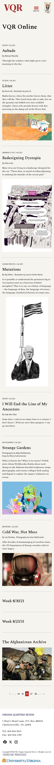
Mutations (11, 269)
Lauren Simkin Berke (34, 275)
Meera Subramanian (17, 456)
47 (31, 694)
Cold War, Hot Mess (19, 532)
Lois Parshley (10, 537)
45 (23, 694)
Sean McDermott (37, 537)
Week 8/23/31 (13, 621)
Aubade (8, 51)
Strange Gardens (16, 448)
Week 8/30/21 (13, 601)
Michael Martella (11, 56)
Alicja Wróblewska (23, 453)
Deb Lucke (9, 163)
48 (35, 694)
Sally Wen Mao (11, 415)
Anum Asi (8, 91)
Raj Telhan (9, 275)
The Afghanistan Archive (24, 642)
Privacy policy (20, 754)
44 (18, 694)
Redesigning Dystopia (21, 158)
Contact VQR (8, 754)
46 (27, 694)
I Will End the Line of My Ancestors (24, 406)
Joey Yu (28, 91)
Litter (7, 86)
